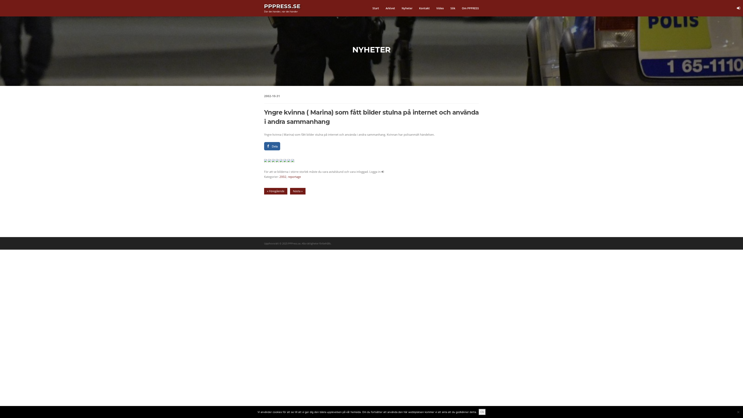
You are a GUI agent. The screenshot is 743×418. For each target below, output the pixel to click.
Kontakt (424, 8)
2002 (282, 177)
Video (440, 8)
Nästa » (298, 191)
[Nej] (738, 412)
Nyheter (407, 8)
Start (375, 8)
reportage (294, 177)
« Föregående (275, 191)
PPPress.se (282, 6)
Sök (452, 8)
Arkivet (390, 8)
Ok (482, 412)
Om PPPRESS (470, 8)
